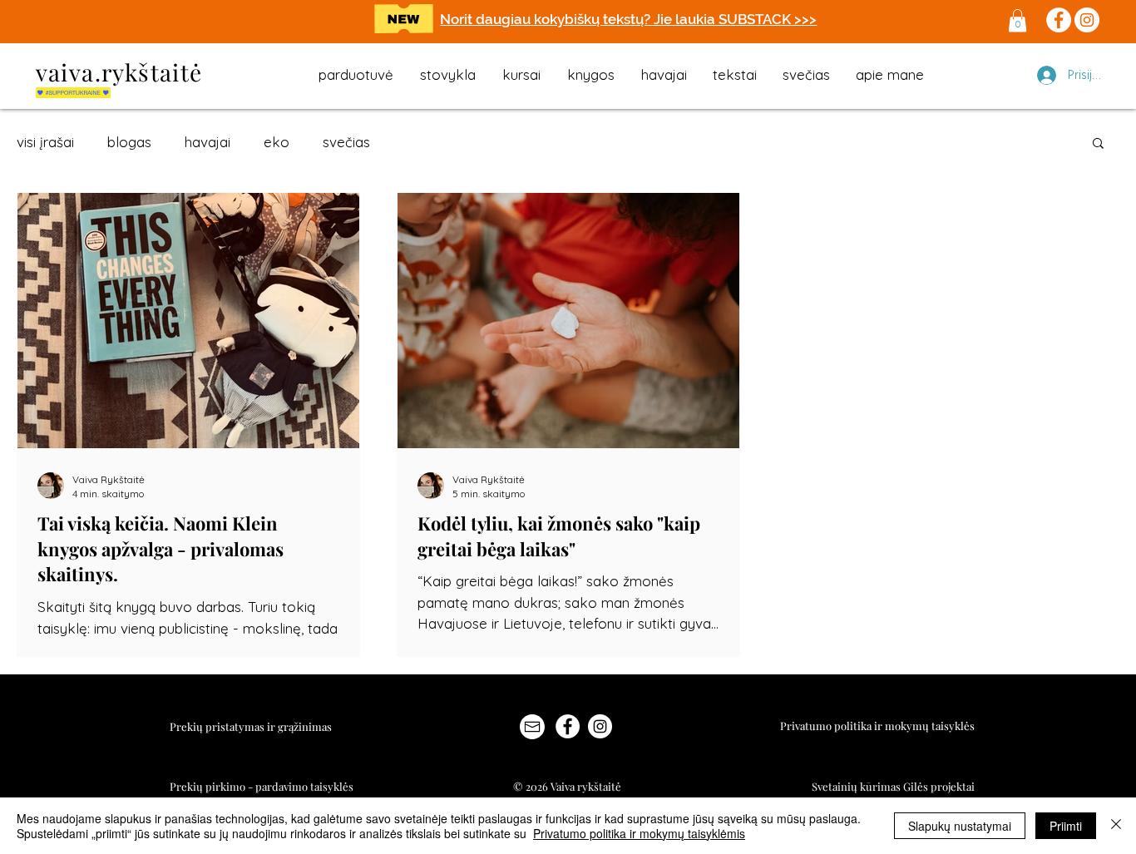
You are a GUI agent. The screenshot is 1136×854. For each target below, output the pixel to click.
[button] (1017, 20)
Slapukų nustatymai (959, 825)
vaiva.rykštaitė (119, 72)
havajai (207, 142)
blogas (129, 142)
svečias (346, 142)
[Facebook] (1058, 19)
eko (276, 142)
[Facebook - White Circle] (568, 726)
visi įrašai (45, 142)
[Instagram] (1086, 19)
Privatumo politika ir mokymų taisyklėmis (639, 833)
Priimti (1066, 825)
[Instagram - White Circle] (600, 726)
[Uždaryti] (1116, 826)
